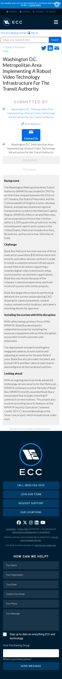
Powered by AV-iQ (43, 429)
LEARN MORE (35, 5)
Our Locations (31, 512)
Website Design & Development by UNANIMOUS (31, 532)
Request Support (31, 503)
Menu (56, 22)
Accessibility (11, 529)
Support (26, 12)
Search (52, 12)
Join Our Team (31, 494)
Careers (13, 12)
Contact (39, 12)
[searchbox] (5, 651)
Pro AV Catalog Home (14, 32)
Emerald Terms (16, 429)
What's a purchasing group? (17, 659)
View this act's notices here (45, 545)
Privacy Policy (28, 429)
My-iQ (34, 32)
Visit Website (32, 124)
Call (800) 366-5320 (31, 485)
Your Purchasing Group (16, 645)
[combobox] (31, 653)
